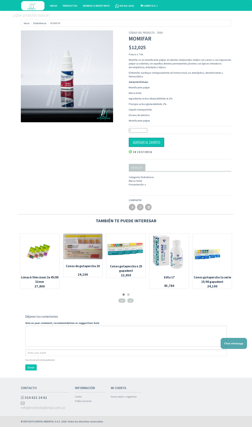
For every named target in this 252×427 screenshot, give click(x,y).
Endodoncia (39, 23)
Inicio (27, 23)
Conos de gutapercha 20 (83, 266)
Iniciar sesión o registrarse (124, 396)
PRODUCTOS (70, 5)
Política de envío (83, 401)
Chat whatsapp (233, 343)
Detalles (137, 167)
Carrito (78, 396)
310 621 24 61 (126, 5)
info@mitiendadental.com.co (43, 407)
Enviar (30, 367)
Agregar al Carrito (146, 142)
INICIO (53, 5)
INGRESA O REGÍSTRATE (96, 5)
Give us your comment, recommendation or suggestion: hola (62, 323)
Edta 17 (169, 277)
